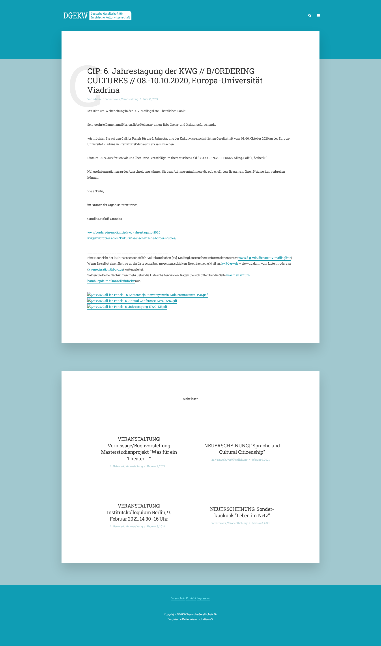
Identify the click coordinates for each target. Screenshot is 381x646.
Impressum (204, 598)
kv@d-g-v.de (229, 263)
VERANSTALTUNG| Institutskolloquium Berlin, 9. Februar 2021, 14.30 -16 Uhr (139, 512)
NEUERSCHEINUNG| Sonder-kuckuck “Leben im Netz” (242, 512)
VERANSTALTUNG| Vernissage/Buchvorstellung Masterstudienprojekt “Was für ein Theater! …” (139, 449)
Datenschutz (178, 598)
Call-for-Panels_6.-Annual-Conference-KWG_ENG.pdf (139, 301)
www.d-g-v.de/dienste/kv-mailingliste (264, 258)
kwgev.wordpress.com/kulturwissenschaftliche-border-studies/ (131, 238)
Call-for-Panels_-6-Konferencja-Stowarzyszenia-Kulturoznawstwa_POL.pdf (155, 295)
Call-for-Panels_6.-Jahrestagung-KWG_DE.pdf (134, 306)
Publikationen (355, 16)
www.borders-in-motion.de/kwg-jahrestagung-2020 (123, 232)
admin (97, 99)
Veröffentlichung (237, 459)
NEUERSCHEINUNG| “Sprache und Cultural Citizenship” (242, 448)
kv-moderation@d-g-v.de (105, 269)
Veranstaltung (129, 99)
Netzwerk (332, 16)
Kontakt (191, 598)
